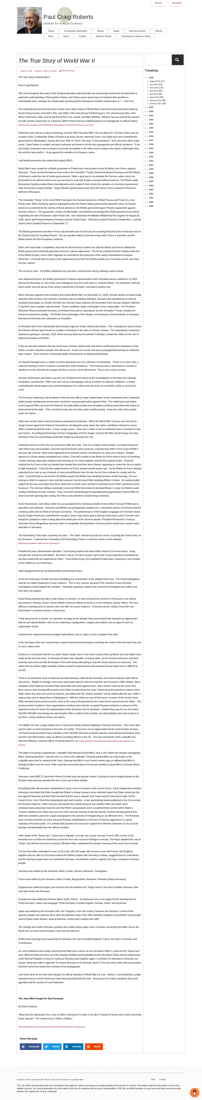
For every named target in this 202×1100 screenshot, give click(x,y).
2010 (151, 169)
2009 (151, 173)
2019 (151, 132)
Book (50, 36)
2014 (151, 153)
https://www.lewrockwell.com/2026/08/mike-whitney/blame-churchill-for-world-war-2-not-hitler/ (55, 125)
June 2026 (154, 88)
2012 (151, 161)
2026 (151, 78)
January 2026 (155, 104)
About (116, 31)
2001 (151, 198)
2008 (151, 177)
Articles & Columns (50, 71)
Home (51, 31)
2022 (151, 120)
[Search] (178, 59)
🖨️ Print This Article (67, 71)
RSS (153, 1080)
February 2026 (156, 100)
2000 (151, 202)
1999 (151, 206)
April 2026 (154, 94)
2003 (151, 190)
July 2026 (154, 84)
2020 (151, 128)
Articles (158, 31)
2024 (151, 111)
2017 (151, 140)
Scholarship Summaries (75, 31)
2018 (151, 136)
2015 (151, 148)
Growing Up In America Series (136, 36)
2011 (151, 165)
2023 (151, 116)
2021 (151, 124)
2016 (151, 144)
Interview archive (137, 31)
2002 (151, 194)
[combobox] (158, 59)
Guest (66, 36)
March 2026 (154, 97)
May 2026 (154, 91)
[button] (31, 1046)
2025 (151, 107)
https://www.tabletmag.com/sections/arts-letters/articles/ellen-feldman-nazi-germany (51, 1027)
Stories (100, 31)
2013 (151, 157)
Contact (82, 36)
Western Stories (104, 36)
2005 (151, 181)
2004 (151, 186)
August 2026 (155, 81)
